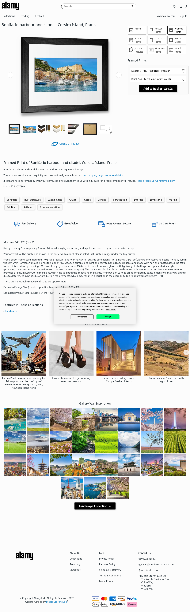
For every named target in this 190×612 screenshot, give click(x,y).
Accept (108, 317)
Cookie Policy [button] (119, 306)
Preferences (82, 317)
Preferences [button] (111, 310)
